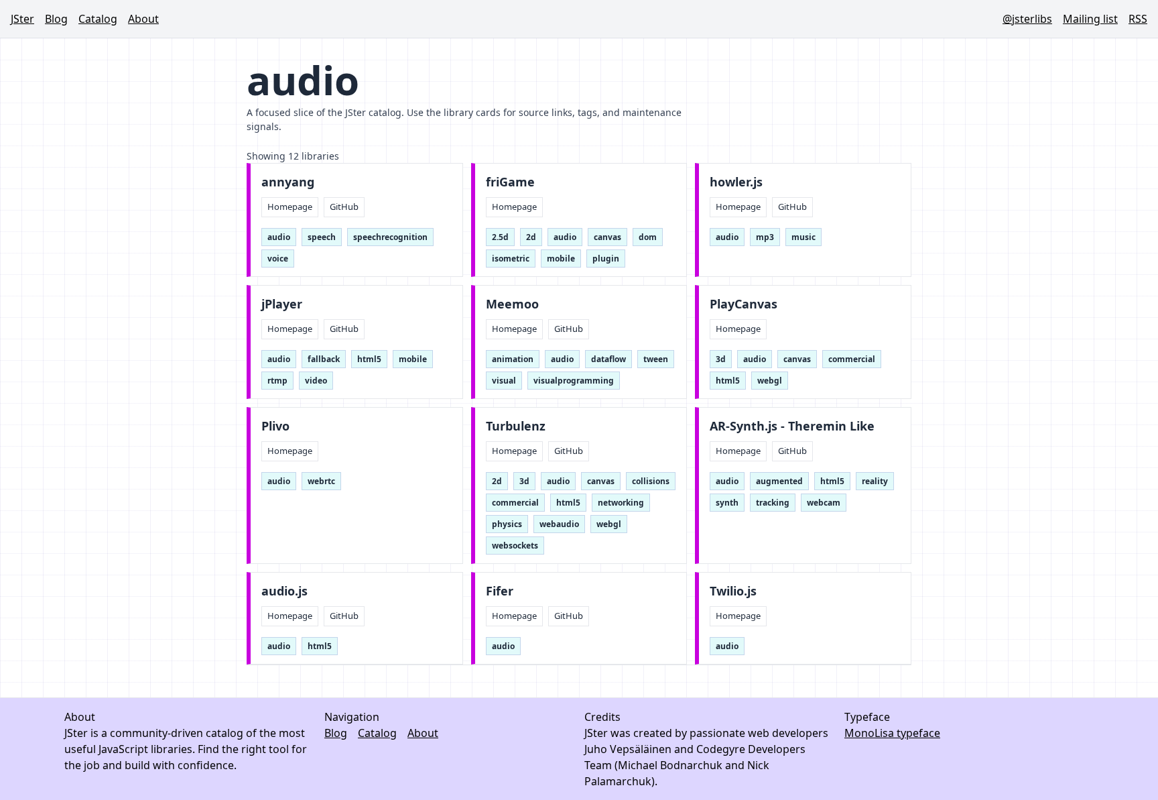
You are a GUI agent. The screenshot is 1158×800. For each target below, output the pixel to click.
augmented (779, 481)
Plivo (275, 426)
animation (512, 359)
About (143, 18)
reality (875, 481)
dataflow (608, 359)
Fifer (499, 591)
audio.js (284, 591)
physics (507, 524)
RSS (1138, 18)
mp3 (765, 237)
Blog (56, 18)
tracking (772, 502)
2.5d (500, 237)
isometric (510, 258)
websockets (515, 545)
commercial (851, 359)
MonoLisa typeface (892, 733)
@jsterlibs (1027, 18)
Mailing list (1090, 18)
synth (727, 502)
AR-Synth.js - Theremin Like (792, 426)
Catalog (97, 18)
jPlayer (281, 304)
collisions (650, 481)
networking (621, 502)
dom (648, 237)
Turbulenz (515, 426)
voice (277, 258)
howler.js (736, 182)
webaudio (559, 524)
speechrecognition (390, 237)
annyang (287, 182)
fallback (324, 359)
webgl (769, 380)
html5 (369, 359)
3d (721, 359)
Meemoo (512, 304)
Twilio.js (733, 591)
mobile (561, 258)
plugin (605, 258)
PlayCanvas (743, 304)
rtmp (277, 380)
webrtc (321, 481)
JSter (22, 18)
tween (655, 359)
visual (504, 380)
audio (278, 237)
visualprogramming (573, 380)
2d (531, 237)
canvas (607, 237)
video (316, 380)
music (803, 237)
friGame (510, 182)
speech (322, 237)
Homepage (289, 207)
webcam (823, 502)
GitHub (344, 207)
